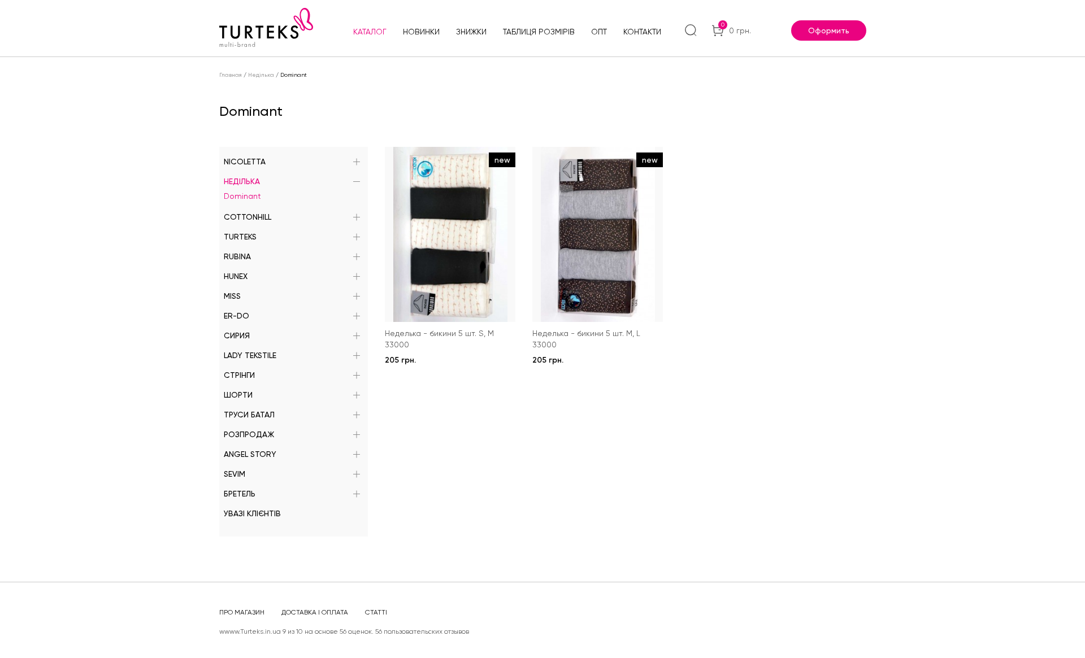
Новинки (421, 31)
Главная (230, 75)
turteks (240, 236)
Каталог (370, 31)
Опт (599, 31)
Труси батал (249, 414)
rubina (237, 256)
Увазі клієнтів (252, 513)
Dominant (242, 196)
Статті (376, 612)
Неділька (261, 75)
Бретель (239, 493)
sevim (234, 473)
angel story (250, 454)
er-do (236, 315)
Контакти (642, 31)
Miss (232, 295)
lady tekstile (250, 355)
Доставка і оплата (314, 612)
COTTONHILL (247, 216)
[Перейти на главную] (266, 27)
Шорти (238, 394)
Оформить (828, 30)
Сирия (237, 335)
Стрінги (239, 375)
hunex (236, 276)
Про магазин (241, 612)
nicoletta (245, 161)
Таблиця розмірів (539, 31)
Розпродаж (249, 434)
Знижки (471, 31)
